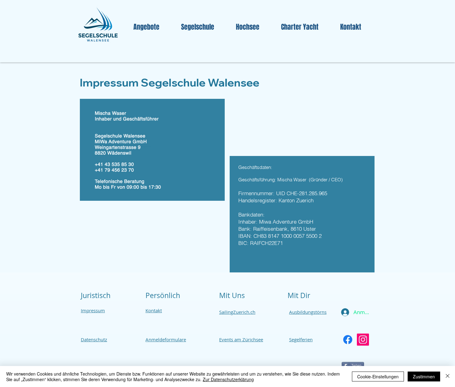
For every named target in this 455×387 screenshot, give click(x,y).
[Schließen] (447, 376)
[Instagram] (363, 340)
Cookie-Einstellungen (378, 376)
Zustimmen (424, 376)
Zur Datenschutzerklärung (228, 379)
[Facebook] (348, 340)
